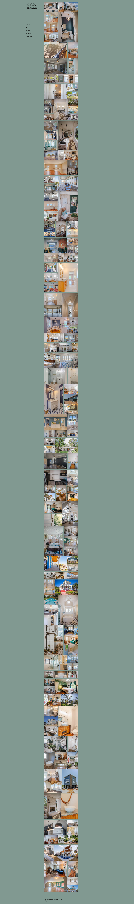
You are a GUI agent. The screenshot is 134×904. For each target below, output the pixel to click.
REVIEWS (28, 34)
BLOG (27, 28)
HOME (28, 25)
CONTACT (29, 37)
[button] (50, 7)
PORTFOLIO (29, 31)
